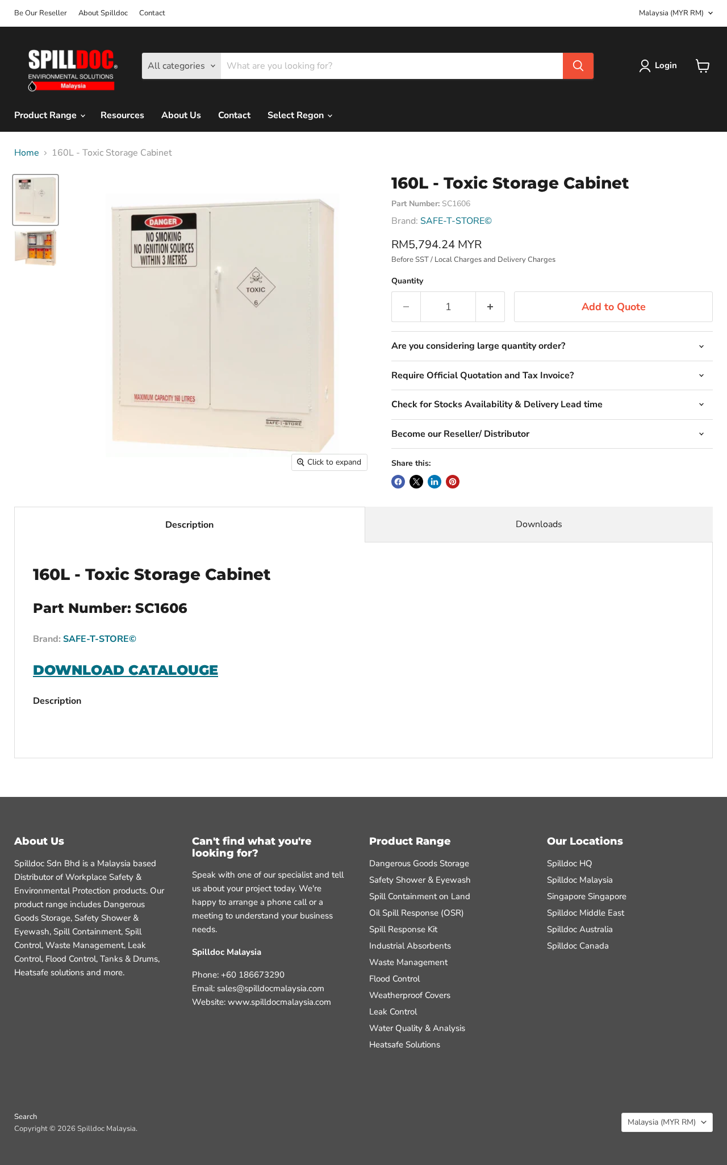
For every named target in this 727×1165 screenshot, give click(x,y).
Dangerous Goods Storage (419, 863)
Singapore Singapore (586, 896)
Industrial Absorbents (410, 945)
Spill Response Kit (403, 929)
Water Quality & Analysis (417, 1028)
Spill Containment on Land (419, 896)
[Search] (578, 66)
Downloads (539, 524)
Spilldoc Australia (580, 929)
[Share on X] (416, 481)
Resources (122, 115)
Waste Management (408, 962)
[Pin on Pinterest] (452, 481)
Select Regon (297, 115)
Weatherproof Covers (409, 995)
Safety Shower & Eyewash (420, 880)
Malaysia (671, 13)
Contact (152, 13)
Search (25, 1117)
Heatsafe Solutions (404, 1044)
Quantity (407, 281)
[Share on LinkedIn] (434, 481)
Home (26, 153)
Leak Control (393, 1011)
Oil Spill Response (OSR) (416, 912)
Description (189, 525)
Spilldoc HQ (569, 863)
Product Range (46, 115)
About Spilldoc (103, 13)
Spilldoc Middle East (585, 912)
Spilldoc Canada (578, 945)
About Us (181, 115)
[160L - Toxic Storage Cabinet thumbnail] (35, 200)
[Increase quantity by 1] (490, 307)
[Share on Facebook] (398, 481)
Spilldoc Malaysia (580, 880)
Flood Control (394, 978)
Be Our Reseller (40, 13)
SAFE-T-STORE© (456, 221)
